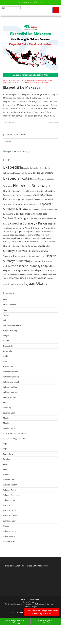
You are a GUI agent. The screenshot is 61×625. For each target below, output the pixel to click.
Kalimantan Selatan (11, 376)
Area (5, 310)
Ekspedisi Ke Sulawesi (21, 173)
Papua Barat (8, 454)
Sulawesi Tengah (10, 490)
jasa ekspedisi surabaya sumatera (21, 274)
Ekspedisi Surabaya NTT (25, 213)
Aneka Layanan (9, 304)
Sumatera (7, 505)
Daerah (6, 340)
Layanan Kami (33, 599)
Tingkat (7, 82)
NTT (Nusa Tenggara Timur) (14, 438)
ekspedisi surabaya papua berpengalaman (18, 231)
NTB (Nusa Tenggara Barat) (14, 433)
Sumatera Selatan (10, 515)
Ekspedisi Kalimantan (30, 168)
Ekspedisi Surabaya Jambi (21, 195)
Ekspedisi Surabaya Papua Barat (40, 228)
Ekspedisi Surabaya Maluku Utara (38, 209)
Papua (6, 443)
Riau (5, 469)
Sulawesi (28, 80)
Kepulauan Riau (9, 397)
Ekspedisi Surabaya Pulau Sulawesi (41, 241)
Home (22, 599)
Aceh (5, 299)
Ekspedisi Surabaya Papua (28, 223)
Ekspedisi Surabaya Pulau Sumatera (20, 246)
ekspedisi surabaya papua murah (22, 235)
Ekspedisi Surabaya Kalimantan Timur (29, 199)
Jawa (5, 361)
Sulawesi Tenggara (11, 495)
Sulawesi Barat (9, 479)
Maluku (6, 418)
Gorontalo (7, 351)
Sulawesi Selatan (43, 80)
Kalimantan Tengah (11, 382)
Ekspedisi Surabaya (31, 185)
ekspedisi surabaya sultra (33, 256)
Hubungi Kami (17, 612)
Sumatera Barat (9, 510)
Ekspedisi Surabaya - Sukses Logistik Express (26, 565)
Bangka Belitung (10, 330)
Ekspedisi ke (9, 80)
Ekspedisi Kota (16, 178)
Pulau (5, 464)
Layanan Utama (9, 413)
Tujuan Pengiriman (22, 82)
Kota (19, 80)
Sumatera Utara (9, 521)
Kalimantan (8, 366)
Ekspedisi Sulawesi (37, 179)
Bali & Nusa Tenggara (12, 325)
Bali (4, 320)
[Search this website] (30, 141)
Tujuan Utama (41, 82)
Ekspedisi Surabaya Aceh (15, 191)
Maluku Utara (9, 428)
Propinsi (6, 459)
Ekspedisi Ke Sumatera (42, 172)
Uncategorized (9, 541)
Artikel (6, 315)
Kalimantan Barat (10, 371)
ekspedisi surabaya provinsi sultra (28, 238)
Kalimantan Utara (10, 392)
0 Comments (10, 123)
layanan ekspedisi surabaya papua (27, 277)
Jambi (5, 356)
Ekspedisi (12, 167)
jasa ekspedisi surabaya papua (31, 266)
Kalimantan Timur (10, 387)
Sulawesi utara (9, 500)
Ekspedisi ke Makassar (22, 87)
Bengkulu (7, 335)
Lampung (7, 407)
